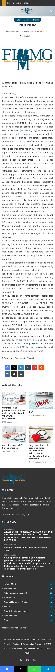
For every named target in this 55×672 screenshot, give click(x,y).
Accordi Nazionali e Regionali (17, 602)
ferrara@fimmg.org (20, 514)
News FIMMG (10, 584)
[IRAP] (41, 400)
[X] (14, 367)
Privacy (7, 620)
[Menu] (3, 12)
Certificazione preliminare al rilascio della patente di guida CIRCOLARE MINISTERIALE (13, 413)
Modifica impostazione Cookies (15, 628)
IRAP (31, 412)
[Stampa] (21, 374)
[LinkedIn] (21, 367)
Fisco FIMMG (10, 588)
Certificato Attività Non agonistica (12, 446)
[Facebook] (7, 367)
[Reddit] (41, 367)
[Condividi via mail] (14, 374)
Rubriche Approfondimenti (27, 20)
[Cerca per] (51, 12)
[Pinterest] (34, 367)
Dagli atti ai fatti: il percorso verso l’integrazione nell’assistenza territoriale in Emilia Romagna (39, 452)
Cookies (39, 648)
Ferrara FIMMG (14, 32)
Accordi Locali (10, 615)
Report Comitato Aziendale (16, 611)
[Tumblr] (28, 367)
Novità (7, 606)
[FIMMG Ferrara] (27, 11)
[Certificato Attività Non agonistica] (14, 434)
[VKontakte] (7, 374)
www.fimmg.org (28, 130)
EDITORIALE (9, 597)
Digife (27, 653)
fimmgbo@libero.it (33, 343)
